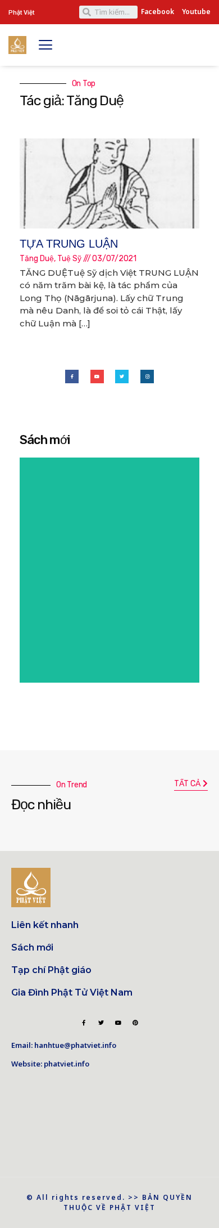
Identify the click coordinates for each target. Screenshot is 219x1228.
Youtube (196, 11)
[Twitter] (122, 376)
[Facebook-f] (72, 376)
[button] (191, 784)
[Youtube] (97, 376)
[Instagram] (147, 376)
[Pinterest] (135, 1022)
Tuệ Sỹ (69, 258)
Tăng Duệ (37, 258)
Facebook (157, 11)
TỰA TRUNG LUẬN (69, 243)
